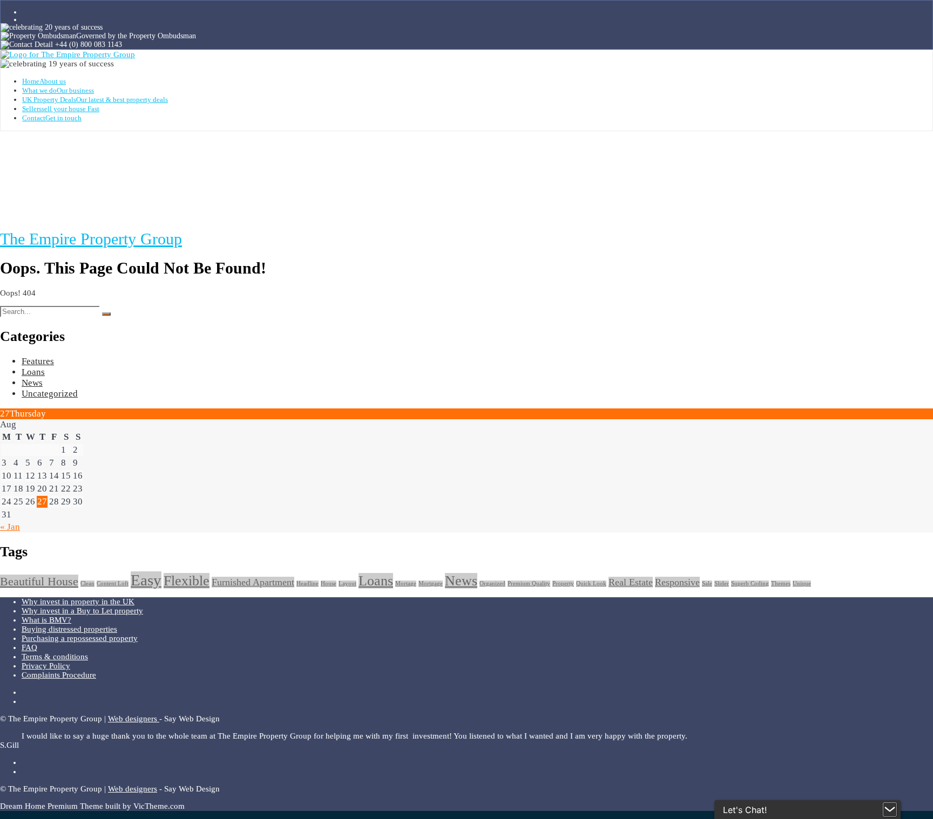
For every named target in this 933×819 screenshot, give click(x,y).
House (328, 583)
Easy (146, 580)
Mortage (405, 583)
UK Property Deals (95, 99)
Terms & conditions (55, 656)
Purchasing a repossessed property (80, 638)
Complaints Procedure (59, 675)
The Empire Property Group (91, 239)
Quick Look (591, 583)
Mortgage (430, 583)
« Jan (10, 527)
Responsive (677, 582)
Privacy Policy (46, 665)
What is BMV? (46, 620)
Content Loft (113, 583)
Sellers (60, 109)
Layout (347, 583)
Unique (802, 583)
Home (44, 81)
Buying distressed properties (69, 629)
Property (563, 583)
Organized (492, 583)
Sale (707, 583)
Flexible (186, 581)
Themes (780, 583)
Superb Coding (750, 583)
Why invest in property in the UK (78, 601)
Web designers (133, 718)
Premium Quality (529, 583)
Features (38, 361)
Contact (52, 118)
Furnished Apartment (253, 582)
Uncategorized (50, 393)
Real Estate (631, 582)
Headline (307, 583)
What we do (58, 90)
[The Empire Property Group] (68, 54)
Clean (87, 583)
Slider (721, 583)
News (32, 383)
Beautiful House (39, 581)
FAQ (29, 647)
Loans (33, 372)
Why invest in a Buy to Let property (82, 610)
